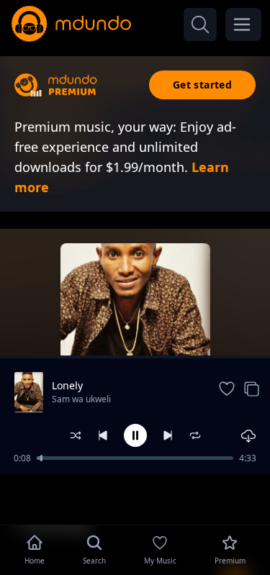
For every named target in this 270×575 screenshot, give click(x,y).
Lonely (67, 385)
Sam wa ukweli (81, 399)
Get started (202, 84)
